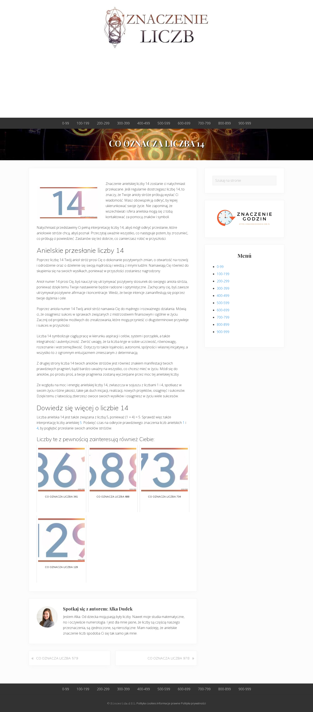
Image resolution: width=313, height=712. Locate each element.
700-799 (223, 317)
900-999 (223, 331)
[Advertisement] (156, 86)
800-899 (223, 324)
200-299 (223, 281)
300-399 (223, 288)
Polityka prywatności (193, 703)
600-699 (223, 310)
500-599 (223, 302)
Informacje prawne (168, 703)
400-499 (223, 295)
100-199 (223, 274)
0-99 (220, 266)
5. (81, 422)
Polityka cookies (146, 703)
